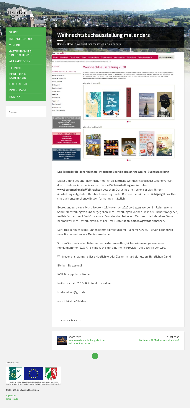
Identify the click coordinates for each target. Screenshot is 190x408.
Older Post (173, 337)
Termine (15, 68)
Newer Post (74, 337)
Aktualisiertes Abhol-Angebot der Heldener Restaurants (87, 341)
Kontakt (15, 97)
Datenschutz (12, 398)
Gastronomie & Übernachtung (20, 53)
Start (13, 32)
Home (60, 44)
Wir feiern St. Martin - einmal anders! (159, 340)
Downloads (17, 90)
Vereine (15, 45)
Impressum (11, 395)
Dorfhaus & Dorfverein (17, 75)
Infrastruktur (20, 39)
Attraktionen (19, 61)
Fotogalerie (18, 84)
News (70, 44)
